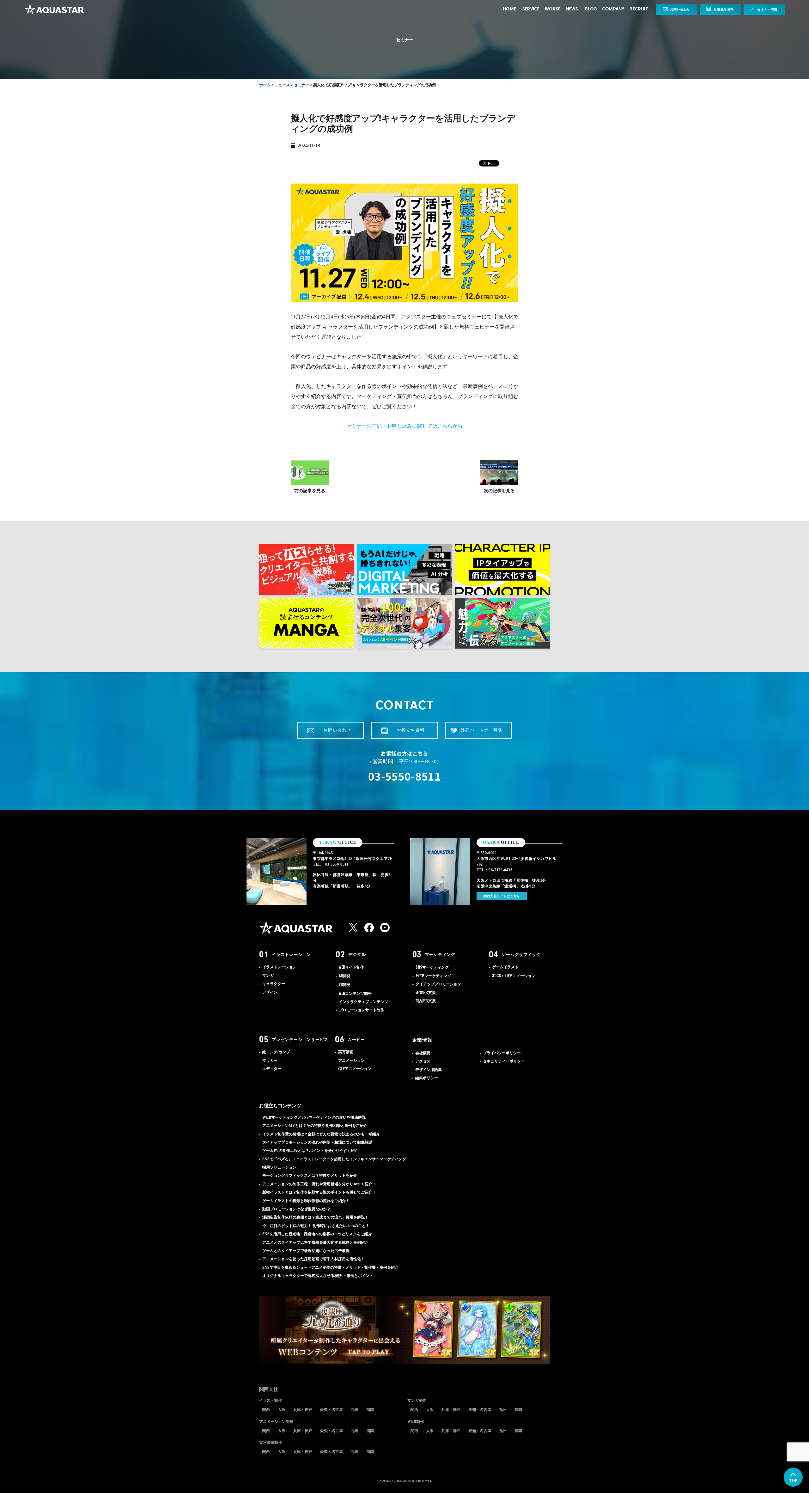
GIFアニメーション (354, 1069)
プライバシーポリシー (502, 1053)
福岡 (370, 1409)
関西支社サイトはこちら (502, 896)
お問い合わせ (680, 9)
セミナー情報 (767, 9)
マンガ (268, 975)
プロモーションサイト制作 (361, 1010)
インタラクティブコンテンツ (363, 1002)
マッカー (269, 1060)
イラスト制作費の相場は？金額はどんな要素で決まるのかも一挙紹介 (321, 1134)
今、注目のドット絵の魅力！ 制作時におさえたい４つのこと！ (315, 1226)
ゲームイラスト (505, 967)
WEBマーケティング (433, 976)
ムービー (356, 1039)
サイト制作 (351, 967)
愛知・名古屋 (331, 1409)
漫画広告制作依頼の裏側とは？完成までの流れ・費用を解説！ (315, 1217)
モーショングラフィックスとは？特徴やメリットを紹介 (309, 1175)
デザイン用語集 (428, 1069)
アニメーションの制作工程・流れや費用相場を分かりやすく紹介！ (319, 1184)
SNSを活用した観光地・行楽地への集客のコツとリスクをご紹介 (317, 1234)
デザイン (269, 992)
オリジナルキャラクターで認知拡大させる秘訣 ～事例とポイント (317, 1275)
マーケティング (440, 954)
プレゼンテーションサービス (300, 1039)
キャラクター (273, 984)
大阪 (281, 1409)
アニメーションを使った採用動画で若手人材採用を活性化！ (313, 1259)
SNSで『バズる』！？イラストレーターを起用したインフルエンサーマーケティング (334, 1159)
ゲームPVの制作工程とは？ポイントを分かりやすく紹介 (310, 1150)
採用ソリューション (279, 1167)
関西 (266, 1409)
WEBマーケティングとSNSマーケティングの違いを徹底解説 (314, 1117)
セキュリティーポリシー (504, 1061)
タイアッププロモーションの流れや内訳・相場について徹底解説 (317, 1142)
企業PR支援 (426, 992)
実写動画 (345, 1052)
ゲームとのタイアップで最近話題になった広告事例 (306, 1250)
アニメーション (513, 976)
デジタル (357, 954)
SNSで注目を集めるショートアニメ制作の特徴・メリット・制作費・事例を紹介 (330, 1267)
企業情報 (422, 1040)
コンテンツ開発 (355, 993)
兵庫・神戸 (302, 1409)
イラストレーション (291, 954)
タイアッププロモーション (438, 984)
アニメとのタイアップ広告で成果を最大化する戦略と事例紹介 (315, 1242)
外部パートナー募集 (481, 730)
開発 (344, 976)
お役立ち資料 (724, 9)
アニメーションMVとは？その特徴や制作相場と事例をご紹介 (314, 1125)
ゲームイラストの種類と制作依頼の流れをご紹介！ (306, 1201)
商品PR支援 (426, 1001)
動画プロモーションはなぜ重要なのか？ (296, 1209)
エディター (271, 1069)
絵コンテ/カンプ (276, 1052)
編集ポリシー (426, 1078)
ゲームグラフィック (521, 954)
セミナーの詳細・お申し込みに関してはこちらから (404, 426)
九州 (354, 1409)
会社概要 (422, 1053)
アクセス (422, 1061)
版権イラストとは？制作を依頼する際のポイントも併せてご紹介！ (319, 1192)
